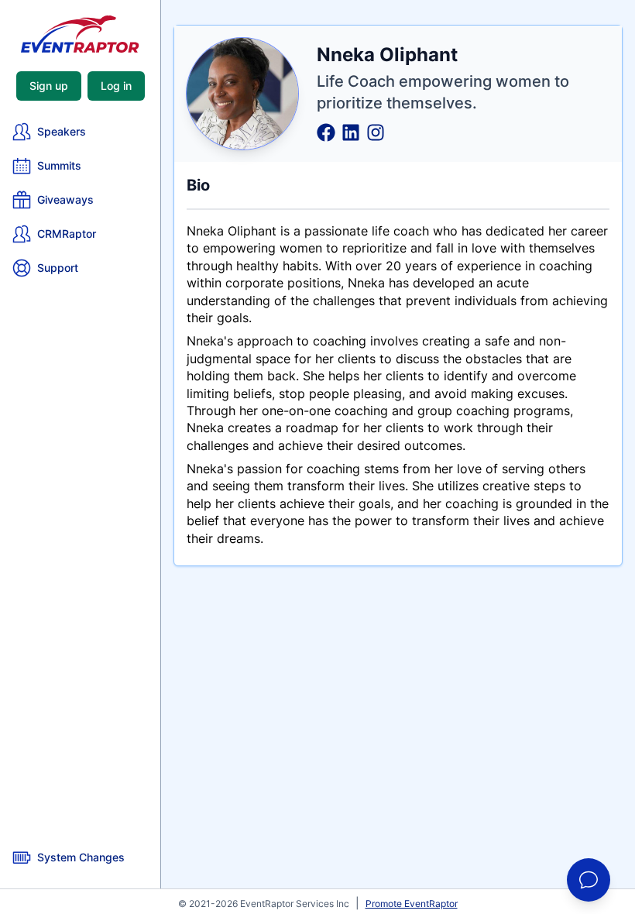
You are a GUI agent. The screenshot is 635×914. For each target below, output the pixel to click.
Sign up (48, 85)
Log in (116, 85)
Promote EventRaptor (412, 903)
